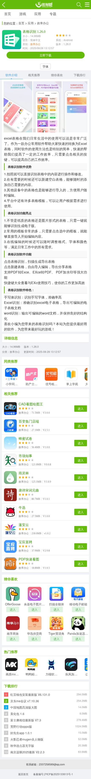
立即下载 (45, 55)
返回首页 (23, 774)
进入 (81, 408)
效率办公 (35, 44)
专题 (53, 13)
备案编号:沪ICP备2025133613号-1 (53, 774)
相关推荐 (34, 75)
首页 (7, 13)
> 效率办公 (41, 23)
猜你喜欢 (57, 75)
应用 (37, 13)
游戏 (22, 13)
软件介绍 (11, 75)
